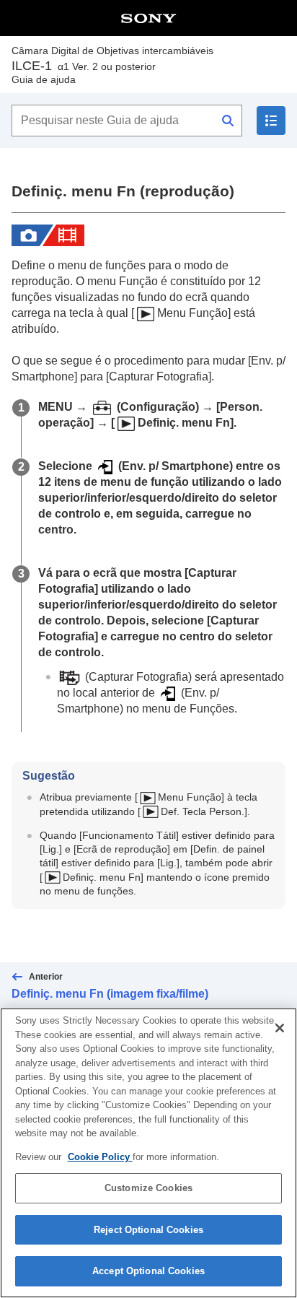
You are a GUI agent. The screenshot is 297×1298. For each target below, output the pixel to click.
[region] (148, 1153)
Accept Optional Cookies (148, 1271)
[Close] (280, 1028)
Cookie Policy (100, 1156)
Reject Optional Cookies (148, 1229)
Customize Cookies (148, 1187)
